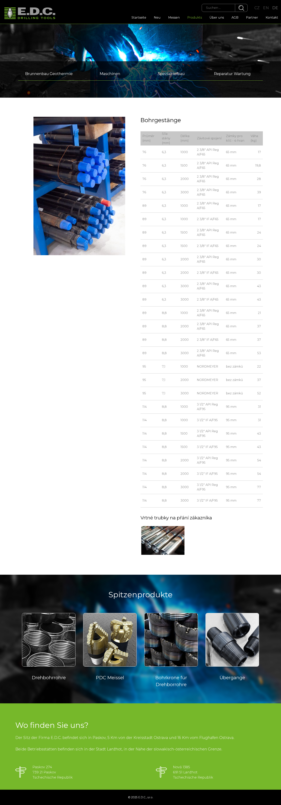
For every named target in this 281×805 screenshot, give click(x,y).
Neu (157, 17)
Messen (174, 17)
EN (266, 8)
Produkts (194, 17)
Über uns (217, 17)
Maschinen (110, 73)
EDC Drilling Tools (31, 13)
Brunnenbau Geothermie (49, 73)
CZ (257, 8)
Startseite (139, 17)
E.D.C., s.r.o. (145, 797)
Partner (252, 17)
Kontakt (272, 17)
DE (275, 8)
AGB (234, 17)
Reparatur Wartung (232, 73)
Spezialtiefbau (171, 73)
